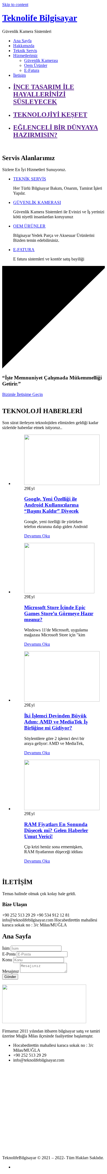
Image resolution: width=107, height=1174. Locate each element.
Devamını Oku (37, 536)
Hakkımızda (23, 45)
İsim (6, 948)
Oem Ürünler (35, 65)
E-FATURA (24, 249)
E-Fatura (31, 70)
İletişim (19, 75)
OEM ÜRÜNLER (29, 226)
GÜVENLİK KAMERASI (37, 202)
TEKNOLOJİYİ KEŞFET (50, 114)
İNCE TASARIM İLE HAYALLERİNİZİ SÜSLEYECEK (43, 94)
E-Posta (9, 954)
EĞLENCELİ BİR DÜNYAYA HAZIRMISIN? (55, 131)
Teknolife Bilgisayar (39, 18)
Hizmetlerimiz (25, 55)
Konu (7, 959)
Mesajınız (10, 971)
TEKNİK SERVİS (29, 179)
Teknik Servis (25, 50)
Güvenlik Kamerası (41, 60)
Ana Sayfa (22, 40)
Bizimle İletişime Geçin (22, 394)
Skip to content (15, 4)
